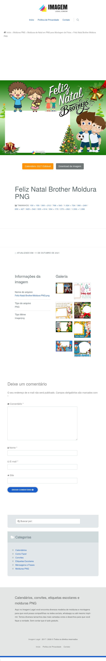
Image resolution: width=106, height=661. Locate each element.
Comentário (17, 403)
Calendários (21, 550)
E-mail (14, 461)
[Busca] (75, 17)
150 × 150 (34, 205)
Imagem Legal (34, 639)
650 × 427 (19, 209)
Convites (19, 557)
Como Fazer (21, 553)
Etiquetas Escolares (24, 561)
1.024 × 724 (69, 205)
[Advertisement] (51, 57)
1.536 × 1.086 (78, 209)
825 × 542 (31, 209)
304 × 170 (53, 209)
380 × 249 (82, 205)
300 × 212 (46, 205)
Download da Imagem (70, 166)
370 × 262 (65, 209)
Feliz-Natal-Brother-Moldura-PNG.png (32, 295)
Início (31, 19)
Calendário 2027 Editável (38, 166)
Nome (13, 447)
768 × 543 (57, 205)
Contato (66, 19)
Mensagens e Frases (25, 564)
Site (12, 475)
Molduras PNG (22, 568)
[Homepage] (53, 8)
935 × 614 (42, 209)
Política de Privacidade (48, 19)
